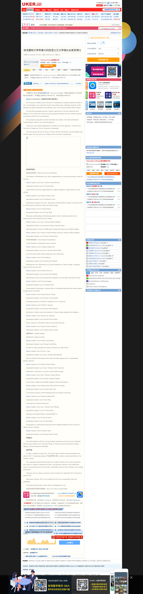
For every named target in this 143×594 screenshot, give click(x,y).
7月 (93, 19)
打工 (86, 19)
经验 (65, 14)
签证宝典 (114, 92)
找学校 (44, 10)
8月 (95, 19)
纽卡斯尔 (92, 109)
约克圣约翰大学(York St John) (97, 245)
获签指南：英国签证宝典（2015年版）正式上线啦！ (101, 117)
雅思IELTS (64, 561)
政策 (74, 14)
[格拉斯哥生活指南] (117, 104)
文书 (24, 16)
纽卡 (97, 14)
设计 (42, 28)
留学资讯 (30, 10)
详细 (40, 70)
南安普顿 (108, 109)
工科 (49, 16)
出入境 (79, 16)
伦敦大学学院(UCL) (94, 261)
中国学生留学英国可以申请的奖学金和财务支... (68, 512)
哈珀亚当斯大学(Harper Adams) (97, 258)
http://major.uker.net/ (75, 500)
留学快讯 (31, 561)
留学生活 (99, 561)
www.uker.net (31, 55)
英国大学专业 (51, 561)
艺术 (32, 14)
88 (107, 248)
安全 (89, 19)
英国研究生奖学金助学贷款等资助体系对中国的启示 (43, 530)
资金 (74, 16)
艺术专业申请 (52, 25)
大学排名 (37, 10)
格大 (93, 16)
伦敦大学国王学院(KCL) (95, 266)
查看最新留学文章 (116, 33)
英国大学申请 (48, 33)
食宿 (89, 16)
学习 (89, 14)
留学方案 (32, 16)
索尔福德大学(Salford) (95, 248)
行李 (82, 16)
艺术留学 (33, 28)
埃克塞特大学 (45, 93)
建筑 (60, 28)
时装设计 (64, 28)
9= (71, 62)
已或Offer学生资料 (76, 70)
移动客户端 (117, 19)
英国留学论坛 (107, 561)
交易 (105, 19)
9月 (97, 19)
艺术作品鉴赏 (69, 25)
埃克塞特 (100, 109)
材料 (71, 14)
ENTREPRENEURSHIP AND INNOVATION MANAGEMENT (105, 278)
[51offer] (93, 88)
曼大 (98, 16)
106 (112, 256)
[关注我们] (108, 5)
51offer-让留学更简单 (104, 82)
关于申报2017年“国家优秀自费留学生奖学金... (38, 515)
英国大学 (43, 561)
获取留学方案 (48, 65)
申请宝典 (98, 92)
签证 (102, 16)
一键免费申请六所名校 (110, 9)
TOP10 (41, 16)
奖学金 (27, 16)
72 (109, 253)
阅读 (65, 19)
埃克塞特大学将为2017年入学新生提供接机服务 (100, 179)
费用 (27, 19)
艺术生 (51, 28)
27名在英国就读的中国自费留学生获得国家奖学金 (101, 177)
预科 (27, 14)
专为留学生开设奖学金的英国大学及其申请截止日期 (71, 530)
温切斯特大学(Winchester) (96, 250)
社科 (46, 19)
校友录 (65, 70)
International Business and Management (99, 281)
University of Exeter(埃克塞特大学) (49, 60)
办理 (69, 16)
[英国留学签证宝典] (108, 98)
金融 (46, 16)
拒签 (71, 19)
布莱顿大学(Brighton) (94, 243)
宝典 (32, 19)
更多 (119, 113)
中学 (40, 14)
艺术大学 (46, 28)
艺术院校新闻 (60, 25)
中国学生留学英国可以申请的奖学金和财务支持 (70, 522)
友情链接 (25, 569)
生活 (102, 19)
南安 (96, 16)
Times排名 (37, 561)
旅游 (86, 16)
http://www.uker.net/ (46, 500)
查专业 (50, 10)
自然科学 (117, 273)
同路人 (67, 10)
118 (112, 245)
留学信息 (31, 569)
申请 (105, 14)
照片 (53, 70)
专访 (24, 19)
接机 (81, 19)
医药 (49, 19)
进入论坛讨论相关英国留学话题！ (62, 556)
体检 (78, 19)
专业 (29, 14)
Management (92, 284)
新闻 (59, 70)
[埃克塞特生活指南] (100, 104)
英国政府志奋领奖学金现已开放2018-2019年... (37, 512)
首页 (24, 10)
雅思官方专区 (75, 10)
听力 (62, 19)
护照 (71, 16)
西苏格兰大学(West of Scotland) (97, 256)
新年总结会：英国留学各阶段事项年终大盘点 (99, 122)
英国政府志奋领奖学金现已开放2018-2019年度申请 (43, 522)
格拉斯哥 (116, 109)
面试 (29, 19)
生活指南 (116, 16)
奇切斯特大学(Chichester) (96, 253)
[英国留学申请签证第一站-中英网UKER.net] (31, 4)
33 (112, 258)
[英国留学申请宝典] (92, 98)
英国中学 (56, 10)
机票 (81, 14)
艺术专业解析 (43, 25)
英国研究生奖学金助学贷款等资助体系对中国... (38, 517)
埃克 (111, 19)
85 (109, 250)
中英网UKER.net (32, 33)
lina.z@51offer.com (48, 505)
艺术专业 (38, 28)
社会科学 (106, 273)
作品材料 (56, 28)
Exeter (59, 62)
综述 (34, 70)
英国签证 (78, 561)
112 (107, 243)
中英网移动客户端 (101, 3)
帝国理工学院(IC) (94, 263)
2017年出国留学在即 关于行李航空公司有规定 (71, 533)
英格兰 (48, 62)
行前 (105, 16)
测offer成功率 (40, 19)
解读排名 (55, 19)
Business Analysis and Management (98, 286)
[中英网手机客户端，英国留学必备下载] (67, 537)
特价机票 (84, 561)
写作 (65, 16)
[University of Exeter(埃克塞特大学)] (31, 63)
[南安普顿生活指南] (108, 104)
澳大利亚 (46, 549)
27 (109, 266)
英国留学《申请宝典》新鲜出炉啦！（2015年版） (101, 119)
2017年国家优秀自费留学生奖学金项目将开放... (68, 515)
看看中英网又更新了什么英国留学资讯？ (36, 556)
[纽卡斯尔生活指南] (92, 104)
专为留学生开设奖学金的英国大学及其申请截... (68, 517)
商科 (50, 14)
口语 (62, 16)
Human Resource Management (96, 275)
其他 (57, 16)
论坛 (62, 10)
